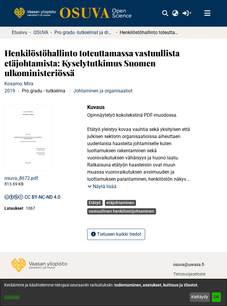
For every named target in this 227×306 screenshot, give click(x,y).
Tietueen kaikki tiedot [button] (118, 234)
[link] (76, 13)
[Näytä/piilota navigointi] (207, 13)
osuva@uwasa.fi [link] (188, 264)
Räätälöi (12, 296)
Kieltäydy (199, 296)
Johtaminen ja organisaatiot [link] (102, 91)
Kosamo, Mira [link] (18, 83)
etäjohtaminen (120, 202)
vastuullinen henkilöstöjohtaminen (121, 211)
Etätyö (95, 202)
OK (216, 296)
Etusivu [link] (19, 32)
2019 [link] (9, 91)
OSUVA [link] (40, 32)
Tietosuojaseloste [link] (189, 274)
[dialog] (113, 292)
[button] (165, 13)
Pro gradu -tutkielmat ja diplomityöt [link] (84, 32)
